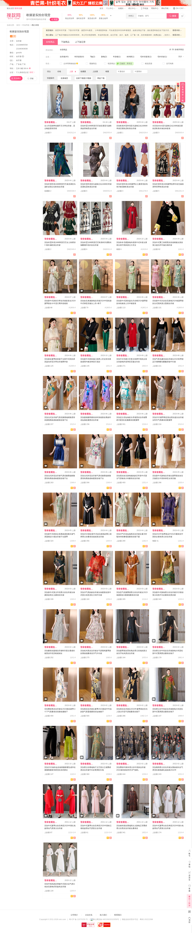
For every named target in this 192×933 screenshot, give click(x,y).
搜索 (172, 16)
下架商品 (65, 42)
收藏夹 (121, 8)
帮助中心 (154, 8)
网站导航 (165, 8)
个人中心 (110, 8)
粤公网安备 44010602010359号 (106, 919)
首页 (101, 8)
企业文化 (88, 915)
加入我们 (103, 915)
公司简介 (74, 915)
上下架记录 (80, 42)
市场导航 (25, 25)
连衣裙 (19, 41)
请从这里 (14, 8)
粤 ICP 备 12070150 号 (78, 919)
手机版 (144, 8)
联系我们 (118, 915)
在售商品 (50, 42)
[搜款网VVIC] (13, 16)
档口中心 (132, 8)
